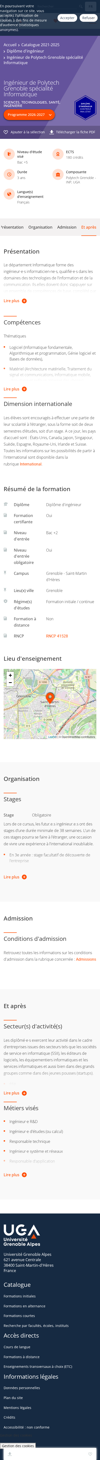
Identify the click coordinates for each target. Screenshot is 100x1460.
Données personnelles (22, 1387)
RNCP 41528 (57, 636)
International (31, 464)
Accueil (10, 44)
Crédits (9, 1417)
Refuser (88, 17)
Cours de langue (17, 1347)
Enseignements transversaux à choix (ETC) (38, 1366)
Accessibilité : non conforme (27, 1427)
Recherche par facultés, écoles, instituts (36, 1325)
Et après (88, 227)
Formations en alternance (24, 1306)
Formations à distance (22, 1357)
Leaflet (52, 737)
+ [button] (10, 675)
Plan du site (13, 1397)
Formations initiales (20, 1296)
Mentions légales (17, 1407)
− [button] (10, 683)
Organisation (40, 227)
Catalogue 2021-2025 (40, 44)
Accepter (67, 17)
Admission (66, 227)
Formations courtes (19, 1315)
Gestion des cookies (18, 1446)
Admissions (86, 959)
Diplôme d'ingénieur (25, 51)
